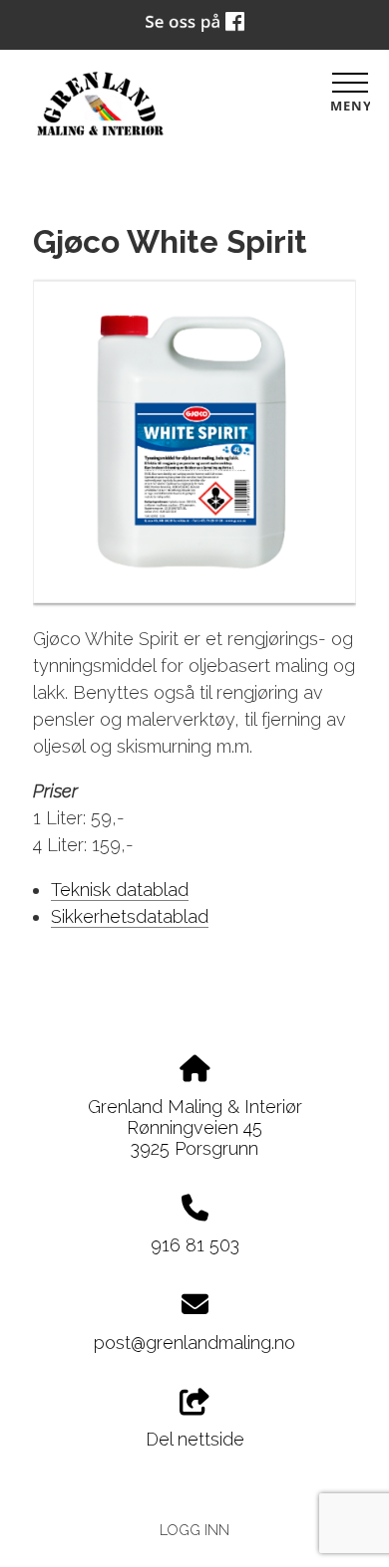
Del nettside (195, 1439)
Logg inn (194, 1529)
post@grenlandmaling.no (194, 1342)
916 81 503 (195, 1244)
